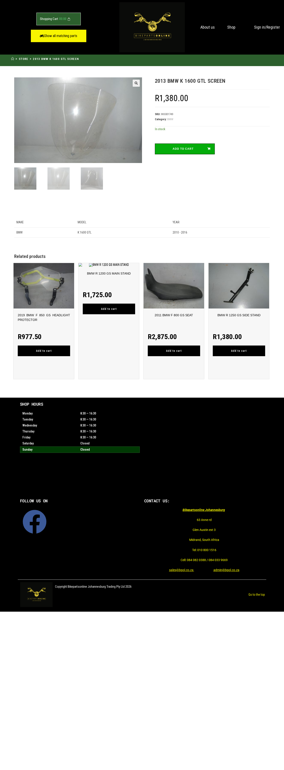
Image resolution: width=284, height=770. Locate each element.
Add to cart (183, 148)
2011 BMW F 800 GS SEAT (174, 315)
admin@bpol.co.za (226, 570)
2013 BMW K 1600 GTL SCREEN (56, 59)
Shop (231, 27)
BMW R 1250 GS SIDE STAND (238, 315)
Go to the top (256, 594)
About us (207, 27)
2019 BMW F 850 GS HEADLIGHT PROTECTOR (44, 317)
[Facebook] (34, 521)
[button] (58, 36)
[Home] (12, 59)
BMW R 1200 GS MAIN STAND (109, 273)
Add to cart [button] (44, 350)
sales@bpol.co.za (181, 570)
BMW (170, 119)
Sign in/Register (267, 27)
